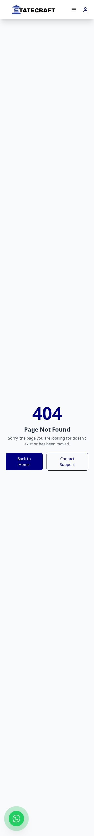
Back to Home (24, 461)
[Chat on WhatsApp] (16, 819)
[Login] (85, 10)
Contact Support (67, 461)
